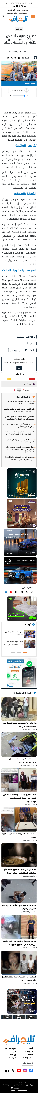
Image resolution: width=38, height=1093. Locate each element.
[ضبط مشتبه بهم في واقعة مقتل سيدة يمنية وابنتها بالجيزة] (19, 744)
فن (14, 1052)
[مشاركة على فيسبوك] (17, 6)
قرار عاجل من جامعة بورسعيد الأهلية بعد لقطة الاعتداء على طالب (20, 724)
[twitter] (27, 592)
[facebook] (16, 592)
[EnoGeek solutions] (19, 1088)
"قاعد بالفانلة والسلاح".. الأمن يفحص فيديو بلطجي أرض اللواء (19, 907)
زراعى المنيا (28, 343)
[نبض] (6, 592)
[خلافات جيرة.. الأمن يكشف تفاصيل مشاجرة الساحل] (19, 819)
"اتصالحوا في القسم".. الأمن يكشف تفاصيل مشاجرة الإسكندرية (19, 978)
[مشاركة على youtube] (14, 6)
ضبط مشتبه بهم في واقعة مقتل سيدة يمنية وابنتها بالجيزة (20, 760)
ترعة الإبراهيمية (26, 336)
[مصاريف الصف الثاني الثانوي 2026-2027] (29, 634)
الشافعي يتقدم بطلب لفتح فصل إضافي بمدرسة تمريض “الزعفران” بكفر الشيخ (19, 417)
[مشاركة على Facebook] (31, 1071)
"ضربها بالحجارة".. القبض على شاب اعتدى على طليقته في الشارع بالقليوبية (20, 943)
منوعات (29, 1052)
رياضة (13, 1055)
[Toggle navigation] (33, 16)
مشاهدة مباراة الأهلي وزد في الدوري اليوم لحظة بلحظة (20, 440)
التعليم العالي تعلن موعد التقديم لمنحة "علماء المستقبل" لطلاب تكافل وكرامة (19, 433)
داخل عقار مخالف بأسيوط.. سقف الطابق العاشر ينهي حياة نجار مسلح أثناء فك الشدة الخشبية (19, 449)
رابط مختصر (19, 359)
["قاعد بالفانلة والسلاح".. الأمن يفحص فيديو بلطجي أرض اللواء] (19, 891)
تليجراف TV (10, 1049)
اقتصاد (29, 1055)
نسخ (19, 368)
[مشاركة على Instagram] (25, 1071)
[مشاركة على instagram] (19, 6)
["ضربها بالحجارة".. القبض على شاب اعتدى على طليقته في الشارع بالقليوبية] (19, 927)
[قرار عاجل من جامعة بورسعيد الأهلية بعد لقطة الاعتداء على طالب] (19, 709)
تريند (28, 624)
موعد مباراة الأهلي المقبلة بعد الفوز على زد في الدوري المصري (18, 425)
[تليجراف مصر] (17, 19)
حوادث (19, 29)
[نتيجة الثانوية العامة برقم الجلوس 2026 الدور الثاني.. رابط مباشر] (29, 644)
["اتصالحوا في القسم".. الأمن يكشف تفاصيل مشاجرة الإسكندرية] (19, 963)
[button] (25, 652)
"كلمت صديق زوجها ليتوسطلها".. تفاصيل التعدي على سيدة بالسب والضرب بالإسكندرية (20, 798)
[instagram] (22, 592)
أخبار (31, 1049)
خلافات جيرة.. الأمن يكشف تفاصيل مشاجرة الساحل (19, 835)
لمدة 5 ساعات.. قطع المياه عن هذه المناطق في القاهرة (21, 402)
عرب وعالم (28, 1057)
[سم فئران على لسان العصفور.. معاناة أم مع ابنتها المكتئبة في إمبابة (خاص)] (19, 855)
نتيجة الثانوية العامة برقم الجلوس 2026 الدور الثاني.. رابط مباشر (13, 644)
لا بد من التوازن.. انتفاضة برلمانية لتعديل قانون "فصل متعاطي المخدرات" (19, 458)
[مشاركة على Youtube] (19, 1071)
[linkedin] (32, 592)
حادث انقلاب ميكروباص (22, 350)
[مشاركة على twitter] (22, 6)
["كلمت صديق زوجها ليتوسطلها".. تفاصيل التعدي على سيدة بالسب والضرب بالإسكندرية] (19, 780)
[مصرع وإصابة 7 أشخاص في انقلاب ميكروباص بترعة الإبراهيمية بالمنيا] (15, 58)
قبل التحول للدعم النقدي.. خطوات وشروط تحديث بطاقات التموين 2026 (19, 410)
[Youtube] (11, 592)
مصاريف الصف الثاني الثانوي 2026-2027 (14, 633)
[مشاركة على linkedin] (25, 6)
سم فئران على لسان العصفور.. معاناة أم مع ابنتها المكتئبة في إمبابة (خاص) (20, 871)
